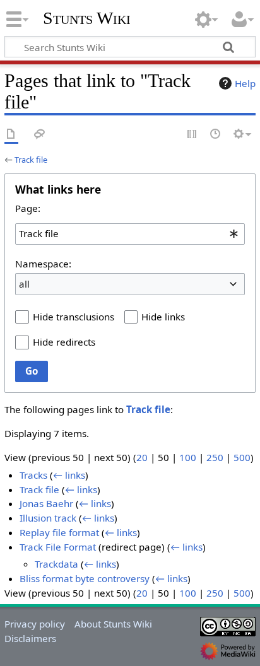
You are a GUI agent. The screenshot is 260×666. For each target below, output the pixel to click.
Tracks (33, 475)
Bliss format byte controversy (85, 578)
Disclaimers (30, 638)
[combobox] (130, 234)
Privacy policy (34, 623)
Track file (31, 159)
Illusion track (48, 517)
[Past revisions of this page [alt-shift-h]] (216, 134)
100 (187, 457)
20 (142, 457)
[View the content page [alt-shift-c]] (11, 134)
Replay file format (59, 532)
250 (214, 457)
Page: (27, 208)
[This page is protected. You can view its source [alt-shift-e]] (192, 134)
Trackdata (56, 564)
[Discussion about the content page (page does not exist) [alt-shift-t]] (40, 134)
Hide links (163, 316)
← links (69, 475)
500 (242, 457)
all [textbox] (24, 284)
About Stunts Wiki (113, 623)
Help (245, 83)
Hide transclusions (73, 316)
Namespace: (43, 263)
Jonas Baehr (46, 503)
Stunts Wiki (87, 18)
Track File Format (58, 546)
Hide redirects (64, 342)
